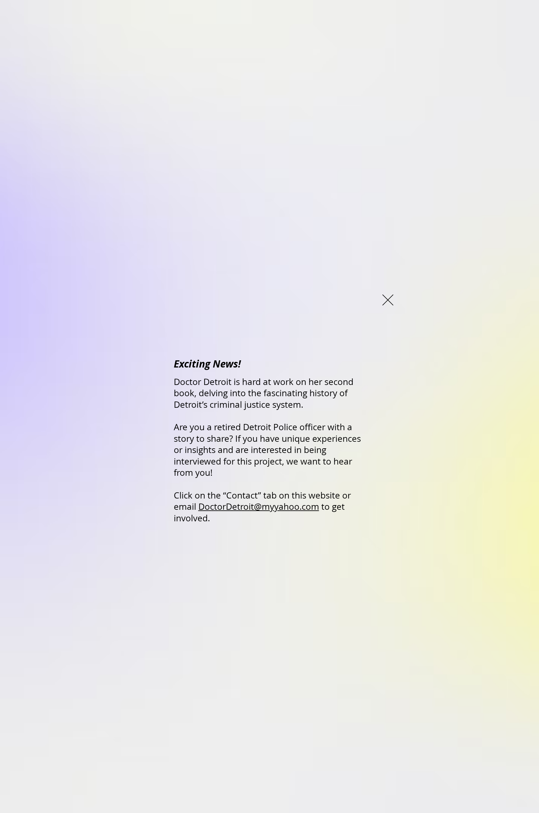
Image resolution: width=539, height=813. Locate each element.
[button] (387, 300)
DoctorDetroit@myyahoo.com (258, 506)
